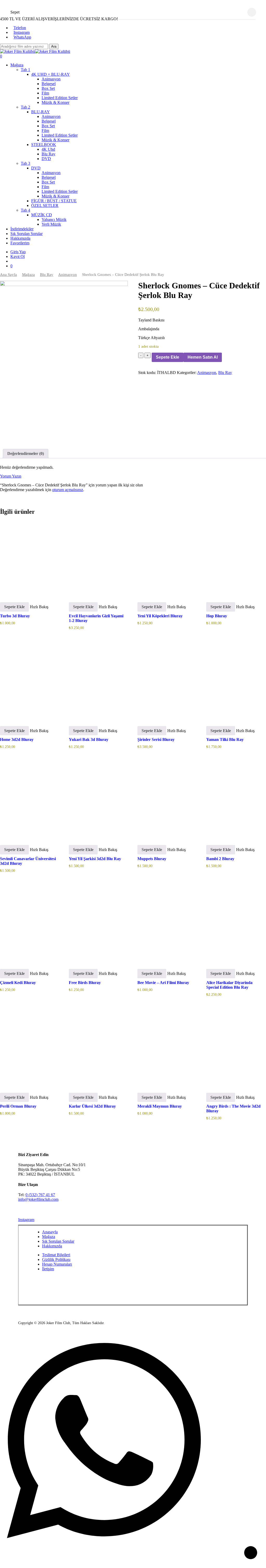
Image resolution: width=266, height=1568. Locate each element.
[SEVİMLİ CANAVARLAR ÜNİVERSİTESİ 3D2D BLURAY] (29, 800)
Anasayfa (50, 1232)
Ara (53, 46)
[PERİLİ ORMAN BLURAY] (29, 1047)
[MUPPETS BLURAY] (166, 800)
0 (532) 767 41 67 (40, 1194)
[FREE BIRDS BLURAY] (98, 924)
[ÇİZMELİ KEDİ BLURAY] (29, 924)
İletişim (48, 1269)
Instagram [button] (26, 1219)
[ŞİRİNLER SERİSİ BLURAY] (166, 681)
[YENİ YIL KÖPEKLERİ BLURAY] (166, 557)
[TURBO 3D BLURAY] (29, 557)
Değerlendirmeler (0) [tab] (25, 453)
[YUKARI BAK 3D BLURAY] (98, 681)
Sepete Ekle (167, 357)
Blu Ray (46, 274)
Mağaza (28, 274)
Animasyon (67, 274)
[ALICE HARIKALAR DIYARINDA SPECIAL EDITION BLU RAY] (235, 924)
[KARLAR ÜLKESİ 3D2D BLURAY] (98, 1047)
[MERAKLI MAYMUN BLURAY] (166, 1047)
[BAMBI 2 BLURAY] (235, 800)
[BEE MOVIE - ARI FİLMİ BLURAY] (166, 924)
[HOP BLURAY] (235, 557)
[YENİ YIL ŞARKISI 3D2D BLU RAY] (98, 800)
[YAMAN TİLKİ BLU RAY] (235, 681)
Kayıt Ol (17, 256)
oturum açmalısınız (67, 489)
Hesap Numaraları (57, 1264)
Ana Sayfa (8, 274)
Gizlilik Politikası (56, 1259)
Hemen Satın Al (203, 357)
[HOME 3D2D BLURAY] (29, 681)
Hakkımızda (52, 1246)
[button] (14, 607)
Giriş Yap (18, 252)
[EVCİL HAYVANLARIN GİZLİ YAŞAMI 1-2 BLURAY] (98, 557)
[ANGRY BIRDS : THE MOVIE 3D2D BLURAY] (235, 1047)
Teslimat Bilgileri (56, 1255)
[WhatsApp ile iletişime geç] (104, 1543)
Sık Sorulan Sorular (58, 1241)
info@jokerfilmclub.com (38, 1199)
